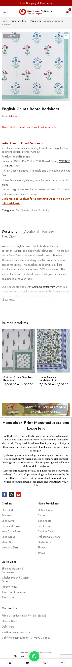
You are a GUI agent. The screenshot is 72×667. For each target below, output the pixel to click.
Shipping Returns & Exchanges (12, 570)
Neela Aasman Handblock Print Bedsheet (48, 380)
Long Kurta (8, 521)
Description (10, 231)
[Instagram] (11, 494)
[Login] (62, 663)
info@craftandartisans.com (16, 632)
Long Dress (8, 537)
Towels (41, 553)
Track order (8, 597)
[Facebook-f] (4, 494)
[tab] (10, 231)
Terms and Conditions (14, 592)
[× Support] (34, 656)
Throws (42, 547)
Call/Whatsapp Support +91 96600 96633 (26, 638)
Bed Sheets (35, 20)
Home (4, 20)
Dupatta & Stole (11, 526)
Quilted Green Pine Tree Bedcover (18, 378)
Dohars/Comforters (49, 537)
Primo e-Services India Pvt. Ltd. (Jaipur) (24, 616)
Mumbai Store (9, 621)
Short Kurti (7, 510)
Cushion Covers (47, 531)
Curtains (42, 515)
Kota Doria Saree (11, 531)
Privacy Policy (9, 587)
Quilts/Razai (45, 542)
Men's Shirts (8, 542)
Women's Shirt (10, 547)
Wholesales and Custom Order (15, 579)
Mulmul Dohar (45, 510)
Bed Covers (44, 526)
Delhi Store (8, 627)
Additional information (40, 231)
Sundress (7, 515)
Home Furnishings (19, 20)
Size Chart (9, 237)
